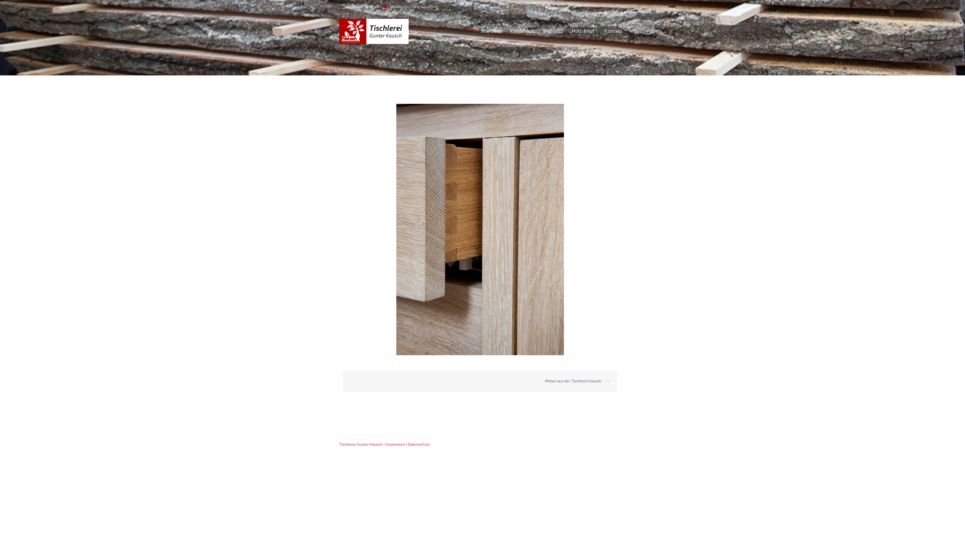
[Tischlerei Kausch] (374, 31)
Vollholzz (552, 31)
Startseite (492, 31)
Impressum (395, 444)
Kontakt (613, 31)
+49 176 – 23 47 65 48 (362, 7)
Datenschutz (419, 444)
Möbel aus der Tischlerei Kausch (573, 381)
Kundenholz (523, 31)
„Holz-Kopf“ (583, 31)
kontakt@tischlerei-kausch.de (414, 7)
